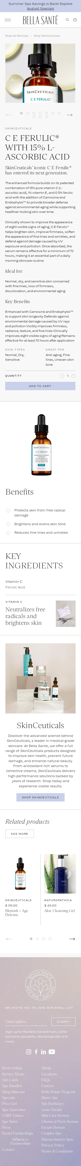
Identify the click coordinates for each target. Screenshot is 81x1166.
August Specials (40, 8)
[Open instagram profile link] (28, 1051)
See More (19, 833)
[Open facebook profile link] (36, 1051)
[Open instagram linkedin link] (43, 1051)
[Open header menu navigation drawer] (7, 20)
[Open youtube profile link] (52, 1051)
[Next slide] (72, 939)
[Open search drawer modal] (67, 19)
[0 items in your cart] (75, 19)
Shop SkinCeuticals (47, 35)
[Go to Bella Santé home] (40, 19)
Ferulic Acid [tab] (15, 587)
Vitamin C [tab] (13, 581)
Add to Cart (40, 386)
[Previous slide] (8, 939)
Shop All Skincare (16, 35)
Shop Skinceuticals (40, 797)
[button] (31, 938)
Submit (63, 1021)
